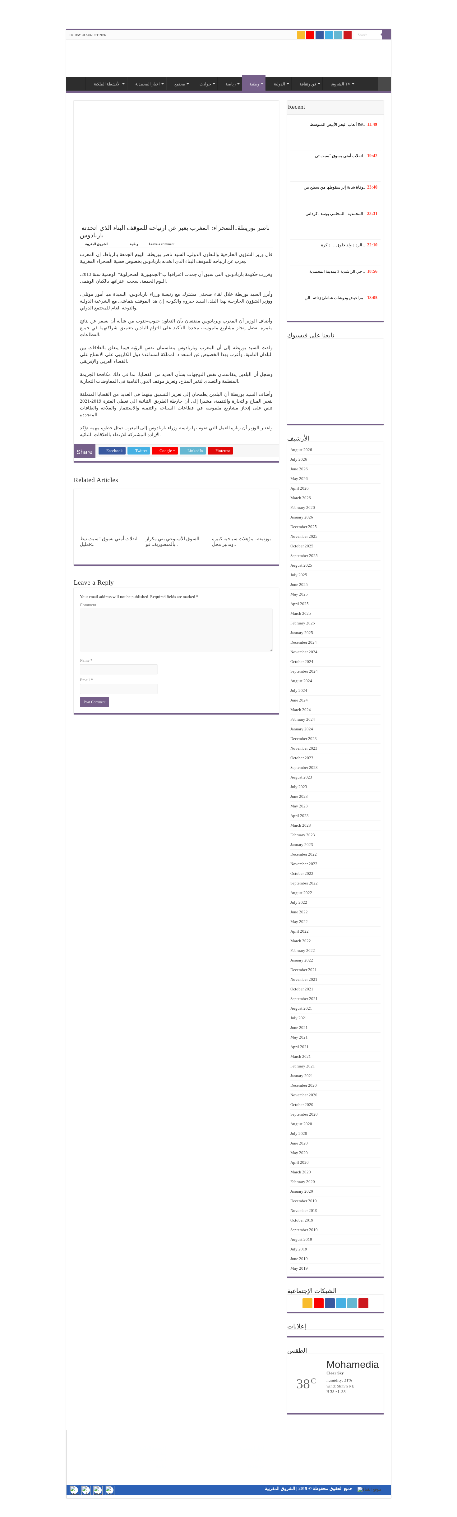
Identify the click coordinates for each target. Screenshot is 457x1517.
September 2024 (304, 671)
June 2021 (299, 1027)
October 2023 (301, 758)
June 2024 (299, 700)
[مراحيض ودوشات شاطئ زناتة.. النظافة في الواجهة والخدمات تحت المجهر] (335, 309)
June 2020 (299, 1143)
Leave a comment (161, 244)
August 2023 (301, 777)
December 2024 (303, 642)
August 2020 (301, 1124)
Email (86, 680)
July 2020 (298, 1133)
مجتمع (179, 84)
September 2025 (304, 555)
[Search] (386, 34)
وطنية (254, 84)
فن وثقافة (308, 84)
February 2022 (302, 950)
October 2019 (301, 1220)
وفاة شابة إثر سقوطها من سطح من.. (334, 187)
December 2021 (303, 969)
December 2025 (303, 526)
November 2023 (303, 748)
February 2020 (302, 1181)
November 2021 (303, 979)
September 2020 (304, 1114)
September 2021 (304, 998)
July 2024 (298, 690)
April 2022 (299, 931)
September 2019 (304, 1229)
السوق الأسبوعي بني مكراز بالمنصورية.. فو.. (172, 541)
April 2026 (299, 488)
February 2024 (302, 719)
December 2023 (303, 738)
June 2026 (299, 469)
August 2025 (301, 565)
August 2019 (301, 1239)
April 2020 (299, 1162)
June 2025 (299, 584)
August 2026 (301, 449)
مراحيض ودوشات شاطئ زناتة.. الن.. (335, 297)
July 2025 (298, 575)
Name (86, 660)
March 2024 (300, 709)
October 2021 (301, 989)
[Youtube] (348, 35)
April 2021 (299, 1046)
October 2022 (301, 873)
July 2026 (298, 459)
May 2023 (299, 806)
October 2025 (301, 546)
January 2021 (301, 1075)
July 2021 (298, 1018)
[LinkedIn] (338, 35)
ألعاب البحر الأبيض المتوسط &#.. (337, 124)
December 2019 (303, 1201)
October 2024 (301, 661)
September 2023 (304, 767)
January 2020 (301, 1191)
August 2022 (301, 892)
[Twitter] (329, 35)
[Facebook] (320, 35)
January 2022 (301, 960)
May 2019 (299, 1268)
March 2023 (300, 825)
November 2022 (303, 863)
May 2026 (299, 478)
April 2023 (299, 815)
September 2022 (304, 883)
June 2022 (299, 912)
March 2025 (300, 613)
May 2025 (299, 594)
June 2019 (299, 1258)
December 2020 (303, 1085)
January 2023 (301, 844)
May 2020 (299, 1152)
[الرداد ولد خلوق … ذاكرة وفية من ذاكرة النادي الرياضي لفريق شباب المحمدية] (335, 256)
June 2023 (299, 796)
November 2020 (303, 1095)
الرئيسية (77, 83)
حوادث (205, 84)
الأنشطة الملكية (107, 84)
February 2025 (302, 623)
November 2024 (303, 652)
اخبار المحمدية (147, 84)
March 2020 (300, 1172)
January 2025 (301, 632)
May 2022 (299, 921)
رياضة (231, 84)
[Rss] (301, 35)
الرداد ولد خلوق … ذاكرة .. (343, 245)
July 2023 (298, 786)
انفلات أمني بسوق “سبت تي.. (340, 155)
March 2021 (300, 1056)
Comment (88, 604)
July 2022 (298, 902)
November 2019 (303, 1210)
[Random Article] (384, 84)
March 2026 (300, 498)
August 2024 (301, 681)
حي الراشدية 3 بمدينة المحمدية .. (337, 271)
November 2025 (303, 536)
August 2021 (301, 1008)
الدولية (279, 84)
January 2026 (301, 517)
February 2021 (302, 1066)
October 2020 (301, 1104)
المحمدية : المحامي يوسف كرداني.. (335, 213)
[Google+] (310, 35)
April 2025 (299, 603)
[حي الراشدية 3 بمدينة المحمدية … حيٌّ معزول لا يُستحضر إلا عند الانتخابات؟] (335, 283)
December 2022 (303, 854)
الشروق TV (340, 84)
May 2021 (299, 1037)
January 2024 (301, 729)
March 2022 (300, 941)
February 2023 (302, 835)
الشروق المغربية (96, 244)
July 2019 (298, 1249)
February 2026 (302, 507)
